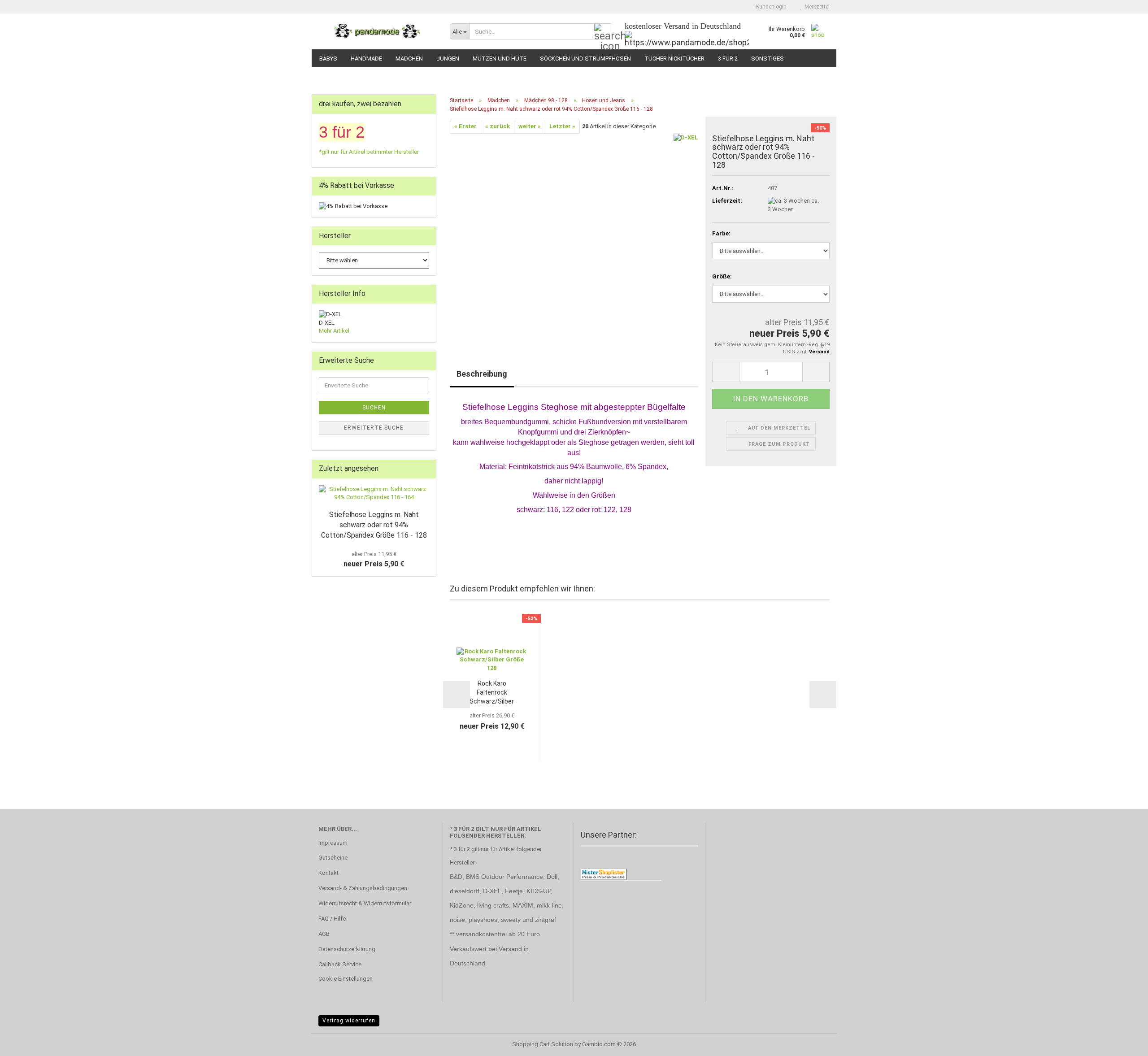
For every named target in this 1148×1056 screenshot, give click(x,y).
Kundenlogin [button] (770, 7)
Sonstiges (767, 58)
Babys (328, 58)
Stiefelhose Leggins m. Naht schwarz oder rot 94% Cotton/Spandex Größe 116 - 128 (374, 524)
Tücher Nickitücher (674, 58)
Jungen (447, 58)
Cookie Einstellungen (345, 978)
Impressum (333, 842)
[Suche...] (602, 32)
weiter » (529, 126)
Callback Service (339, 964)
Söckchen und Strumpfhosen (585, 58)
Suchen (374, 407)
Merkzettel (816, 7)
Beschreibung (482, 373)
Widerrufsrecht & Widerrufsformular (364, 903)
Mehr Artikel (334, 330)
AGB (324, 933)
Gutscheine (333, 857)
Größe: (722, 276)
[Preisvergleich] (603, 873)
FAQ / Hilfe (332, 918)
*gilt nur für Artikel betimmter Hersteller (369, 151)
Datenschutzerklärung (346, 949)
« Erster (465, 126)
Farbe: (721, 233)
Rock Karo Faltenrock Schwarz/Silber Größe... (492, 693)
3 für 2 (728, 58)
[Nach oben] (1123, 1042)
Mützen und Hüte (499, 58)
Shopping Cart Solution (542, 1044)
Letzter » (562, 126)
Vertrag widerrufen (348, 1020)
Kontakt (328, 872)
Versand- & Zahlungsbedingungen (362, 888)
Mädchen (409, 58)
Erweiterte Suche (374, 428)
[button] (725, 372)
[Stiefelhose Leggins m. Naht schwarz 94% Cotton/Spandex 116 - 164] (374, 493)
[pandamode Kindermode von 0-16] (377, 31)
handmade (366, 58)
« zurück (497, 126)
